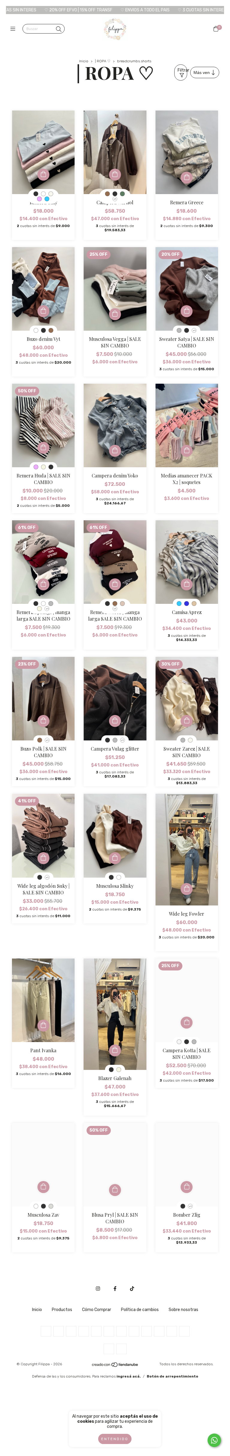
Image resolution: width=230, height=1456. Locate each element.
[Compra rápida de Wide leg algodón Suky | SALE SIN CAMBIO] (43, 858)
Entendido (114, 1439)
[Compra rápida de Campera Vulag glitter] (115, 721)
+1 (115, 199)
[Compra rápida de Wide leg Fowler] (187, 889)
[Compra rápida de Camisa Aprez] (187, 584)
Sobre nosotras (183, 1309)
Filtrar (182, 70)
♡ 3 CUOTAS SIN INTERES (144, 10)
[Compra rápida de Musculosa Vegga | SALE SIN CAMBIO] (115, 314)
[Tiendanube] (115, 1366)
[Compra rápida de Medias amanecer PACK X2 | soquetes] (187, 451)
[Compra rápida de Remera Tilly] (43, 175)
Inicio (83, 61)
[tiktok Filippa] (132, 1288)
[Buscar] (58, 29)
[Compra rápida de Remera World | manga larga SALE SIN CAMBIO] (115, 584)
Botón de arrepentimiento (172, 1376)
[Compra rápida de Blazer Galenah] (115, 1050)
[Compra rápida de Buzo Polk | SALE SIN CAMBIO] (43, 721)
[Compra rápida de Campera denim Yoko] (115, 451)
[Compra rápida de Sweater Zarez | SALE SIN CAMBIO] (187, 721)
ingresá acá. (128, 1376)
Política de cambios (140, 1309)
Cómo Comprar (96, 1309)
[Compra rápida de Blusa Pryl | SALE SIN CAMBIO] (115, 1190)
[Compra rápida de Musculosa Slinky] (115, 858)
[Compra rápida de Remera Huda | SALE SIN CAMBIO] (43, 448)
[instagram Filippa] (98, 1288)
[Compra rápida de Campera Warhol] (115, 175)
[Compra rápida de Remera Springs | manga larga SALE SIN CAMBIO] (43, 584)
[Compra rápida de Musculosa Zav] (43, 1187)
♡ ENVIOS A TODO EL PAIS (87, 10)
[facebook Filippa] (115, 1288)
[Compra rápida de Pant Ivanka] (43, 1026)
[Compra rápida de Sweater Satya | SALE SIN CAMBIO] (187, 311)
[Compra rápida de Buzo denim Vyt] (43, 311)
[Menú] (14, 29)
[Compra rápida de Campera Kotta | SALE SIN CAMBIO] (187, 1023)
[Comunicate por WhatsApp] (214, 1440)
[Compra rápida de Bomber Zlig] (187, 1187)
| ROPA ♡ (103, 61)
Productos (62, 1309)
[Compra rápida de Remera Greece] (187, 178)
